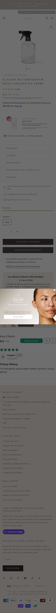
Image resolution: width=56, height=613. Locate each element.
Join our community (18, 316)
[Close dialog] (54, 290)
